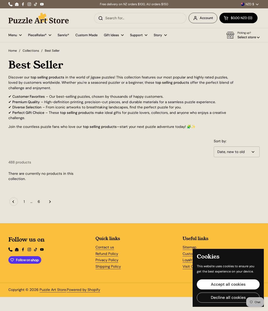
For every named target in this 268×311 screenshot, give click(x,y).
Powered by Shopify (83, 289)
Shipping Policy (108, 266)
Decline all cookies (228, 297)
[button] (238, 18)
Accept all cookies (228, 284)
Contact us (104, 247)
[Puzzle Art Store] (38, 18)
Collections (31, 51)
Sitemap (189, 247)
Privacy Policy (106, 260)
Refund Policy (106, 253)
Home (12, 51)
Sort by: (220, 141)
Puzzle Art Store (53, 289)
